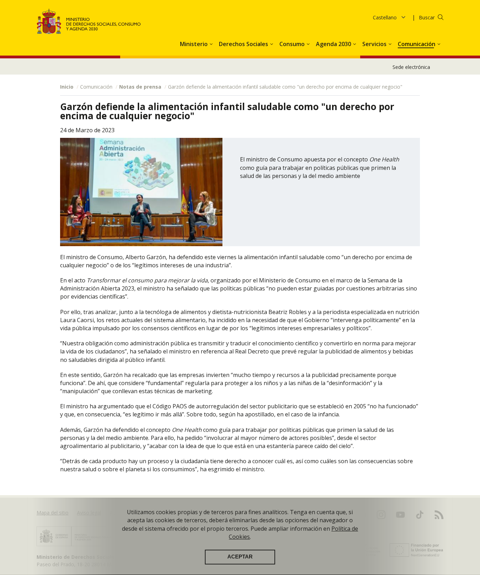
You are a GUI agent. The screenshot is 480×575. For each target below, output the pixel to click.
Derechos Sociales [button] (244, 44)
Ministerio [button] (194, 44)
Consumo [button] (292, 44)
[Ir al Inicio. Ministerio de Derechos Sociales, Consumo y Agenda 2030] (89, 21)
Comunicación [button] (417, 44)
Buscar (427, 17)
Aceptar (240, 557)
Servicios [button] (375, 44)
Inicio (66, 86)
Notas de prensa (140, 86)
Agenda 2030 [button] (334, 44)
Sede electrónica (411, 67)
